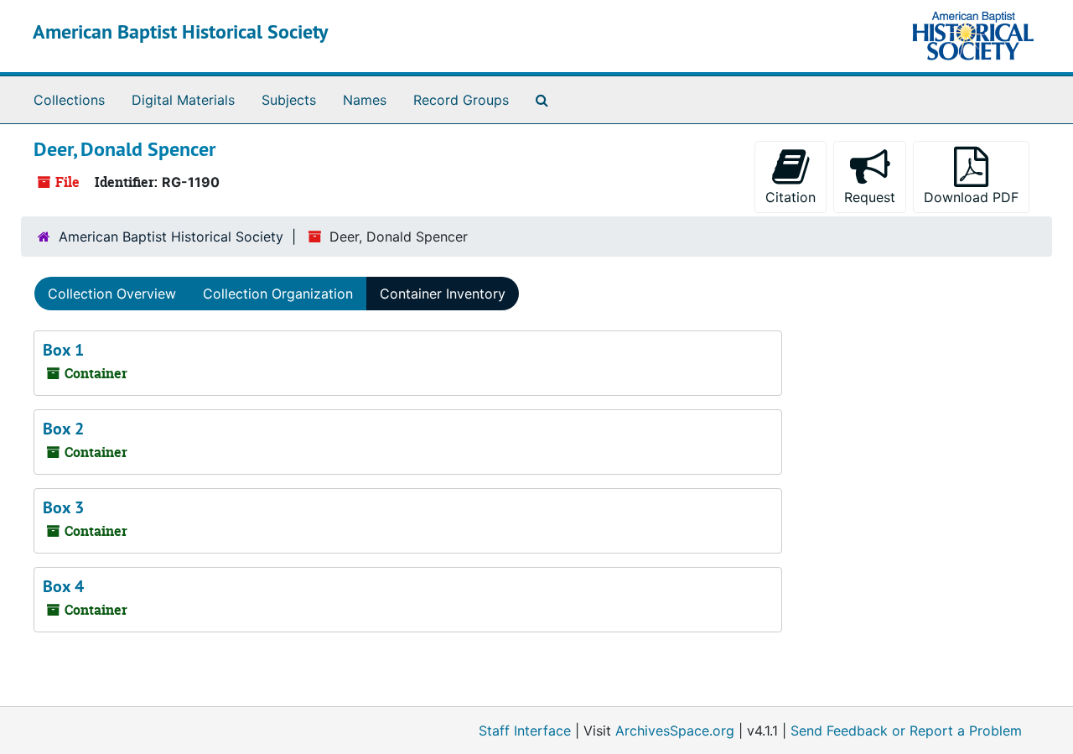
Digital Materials (183, 99)
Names (364, 99)
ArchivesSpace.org (674, 730)
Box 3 (63, 507)
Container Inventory (442, 293)
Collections (69, 99)
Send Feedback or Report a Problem (906, 730)
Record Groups (461, 99)
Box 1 (63, 350)
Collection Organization (278, 293)
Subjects (289, 99)
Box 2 (63, 428)
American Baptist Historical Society (180, 31)
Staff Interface (525, 730)
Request (869, 197)
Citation (790, 197)
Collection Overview (112, 293)
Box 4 (63, 586)
